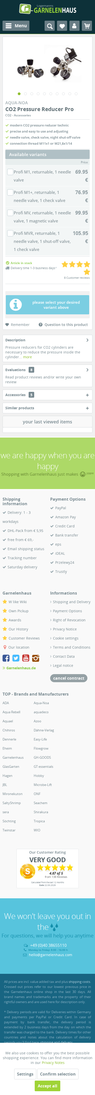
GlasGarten (11, 766)
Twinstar (9, 830)
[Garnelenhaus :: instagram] (35, 658)
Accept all (47, 1086)
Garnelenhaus (13, 757)
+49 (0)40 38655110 (48, 945)
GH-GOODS (42, 757)
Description (15, 340)
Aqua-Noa (41, 703)
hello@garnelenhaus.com (50, 954)
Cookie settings (66, 638)
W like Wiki (18, 601)
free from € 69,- (21, 539)
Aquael (8, 721)
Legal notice (63, 665)
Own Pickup (19, 610)
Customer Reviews (24, 638)
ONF (37, 794)
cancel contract (68, 678)
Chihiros (9, 730)
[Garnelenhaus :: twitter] (16, 658)
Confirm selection (58, 1074)
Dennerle (9, 739)
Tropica (39, 821)
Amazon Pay (65, 517)
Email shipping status (26, 548)
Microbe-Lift (43, 784)
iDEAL (60, 553)
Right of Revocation (69, 620)
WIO (37, 830)
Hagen (7, 775)
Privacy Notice (65, 629)
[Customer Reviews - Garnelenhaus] (48, 871)
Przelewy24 (64, 562)
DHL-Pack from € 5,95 (25, 530)
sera (6, 812)
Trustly (61, 571)
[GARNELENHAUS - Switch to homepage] (47, 9)
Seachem (40, 803)
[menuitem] (16, 26)
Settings (25, 1074)
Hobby (39, 775)
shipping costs (79, 981)
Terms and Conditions (71, 647)
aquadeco (41, 712)
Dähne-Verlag (44, 730)
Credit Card (65, 526)
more (27, 356)
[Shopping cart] (87, 26)
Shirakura (41, 812)
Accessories (18, 394)
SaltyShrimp (12, 803)
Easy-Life (40, 739)
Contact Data (64, 656)
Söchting (9, 821)
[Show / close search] (50, 26)
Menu (21, 26)
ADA (6, 703)
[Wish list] (62, 26)
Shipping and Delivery (71, 601)
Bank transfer (66, 535)
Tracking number (22, 557)
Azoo (37, 721)
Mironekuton (13, 794)
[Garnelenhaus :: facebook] (7, 658)
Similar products (19, 407)
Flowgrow (41, 748)
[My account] (74, 26)
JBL (5, 784)
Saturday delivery (22, 567)
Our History (18, 629)
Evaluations (15, 369)
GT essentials (43, 766)
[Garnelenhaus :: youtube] (26, 658)
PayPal (60, 507)
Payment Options (67, 610)
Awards (15, 620)
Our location (18, 647)
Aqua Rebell (11, 712)
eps (58, 544)
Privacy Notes (53, 1062)
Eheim (7, 748)
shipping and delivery (56, 1042)
